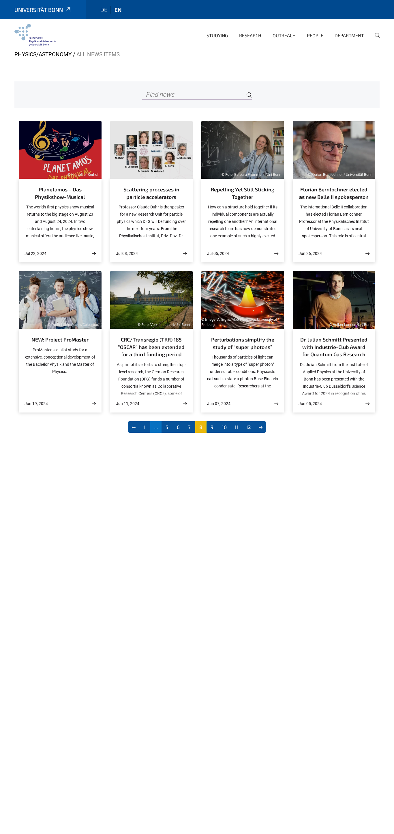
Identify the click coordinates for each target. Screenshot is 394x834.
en (118, 9)
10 (224, 427)
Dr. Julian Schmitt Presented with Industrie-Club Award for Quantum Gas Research (333, 346)
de (103, 9)
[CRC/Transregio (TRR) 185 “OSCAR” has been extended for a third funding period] (185, 404)
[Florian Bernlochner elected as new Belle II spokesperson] (367, 254)
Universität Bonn (38, 9)
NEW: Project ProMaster (60, 339)
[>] (261, 427)
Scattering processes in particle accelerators (151, 193)
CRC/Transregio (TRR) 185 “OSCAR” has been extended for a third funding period (151, 346)
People (315, 35)
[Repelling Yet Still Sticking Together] (276, 254)
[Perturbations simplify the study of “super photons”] (276, 404)
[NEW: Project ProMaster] (94, 404)
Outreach (284, 35)
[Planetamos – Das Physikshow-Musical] (94, 254)
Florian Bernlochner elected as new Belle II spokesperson (334, 193)
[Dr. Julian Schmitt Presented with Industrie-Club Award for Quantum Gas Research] (367, 404)
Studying (217, 35)
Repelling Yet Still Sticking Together (242, 193)
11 (236, 427)
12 (248, 427)
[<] (134, 427)
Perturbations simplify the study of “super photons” (242, 343)
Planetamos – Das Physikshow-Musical (60, 193)
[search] (375, 39)
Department (349, 35)
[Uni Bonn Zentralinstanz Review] (35, 35)
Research (250, 35)
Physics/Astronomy (43, 54)
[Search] (249, 95)
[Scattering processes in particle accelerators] (185, 254)
